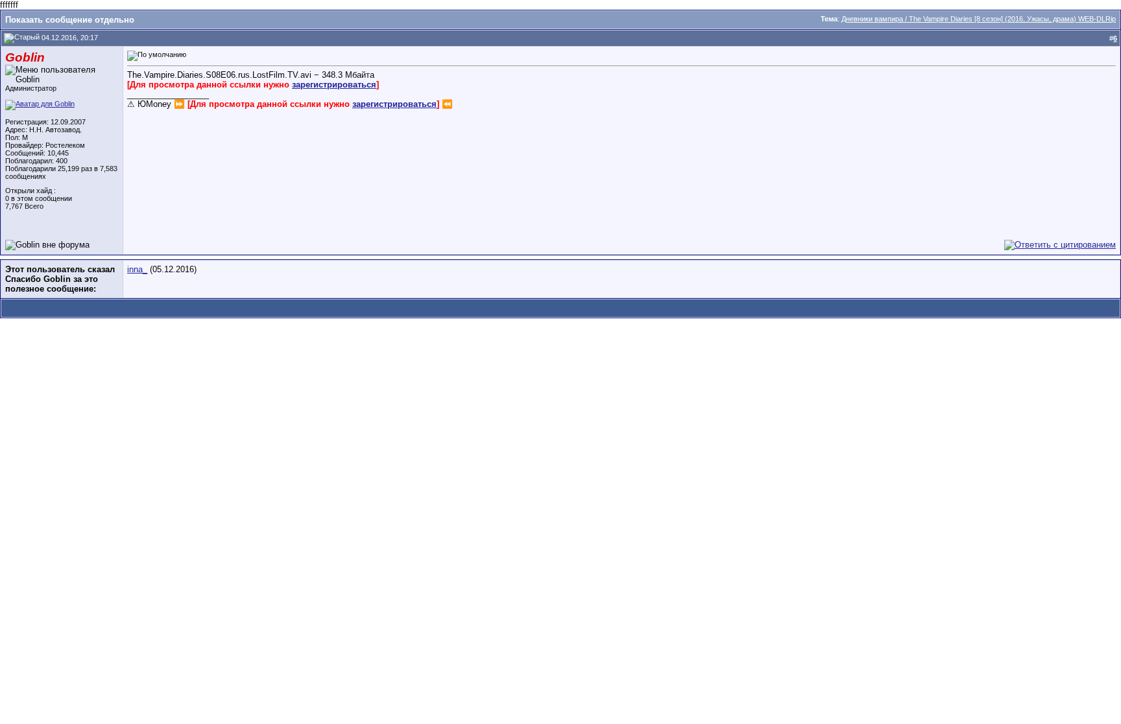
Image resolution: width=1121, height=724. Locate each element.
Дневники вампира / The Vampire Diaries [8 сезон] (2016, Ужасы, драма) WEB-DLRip (978, 19)
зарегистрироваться (334, 84)
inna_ (137, 269)
